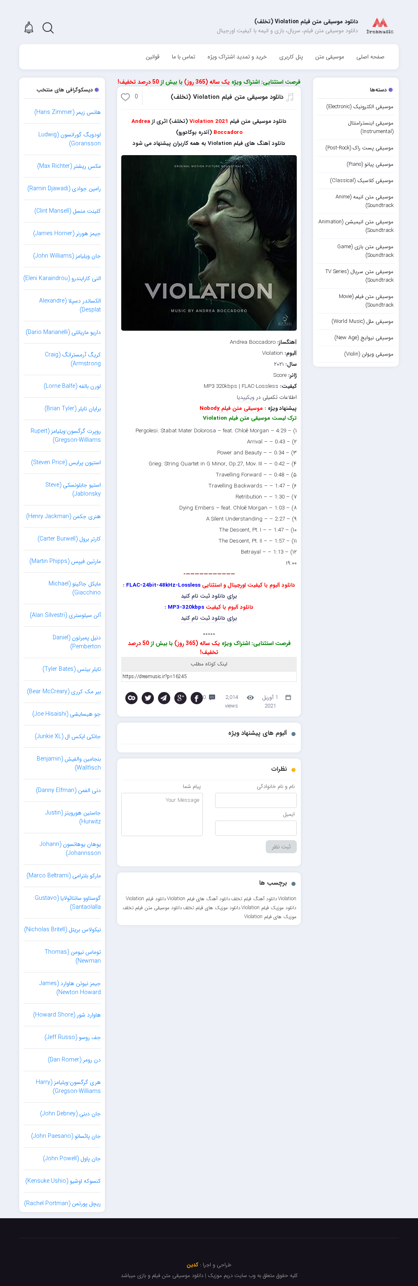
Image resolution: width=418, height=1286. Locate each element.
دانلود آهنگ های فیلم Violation (198, 899)
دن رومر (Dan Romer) (74, 1059)
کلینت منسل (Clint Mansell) (67, 211)
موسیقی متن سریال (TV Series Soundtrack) (359, 276)
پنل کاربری (291, 56)
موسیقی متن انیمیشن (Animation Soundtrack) (356, 226)
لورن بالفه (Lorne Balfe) (72, 386)
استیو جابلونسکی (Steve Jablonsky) (73, 489)
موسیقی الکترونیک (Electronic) (360, 106)
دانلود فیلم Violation (146, 899)
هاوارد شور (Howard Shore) (67, 1014)
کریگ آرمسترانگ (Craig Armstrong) (73, 359)
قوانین (153, 56)
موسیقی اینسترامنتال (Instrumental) (371, 127)
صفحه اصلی (370, 56)
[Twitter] (148, 698)
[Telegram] (164, 698)
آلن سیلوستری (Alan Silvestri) (65, 615)
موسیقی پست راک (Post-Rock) (359, 148)
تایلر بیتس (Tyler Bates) (71, 669)
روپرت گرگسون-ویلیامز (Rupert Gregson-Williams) (66, 436)
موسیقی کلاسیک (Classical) (362, 180)
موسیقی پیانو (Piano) (370, 164)
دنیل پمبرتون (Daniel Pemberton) (77, 642)
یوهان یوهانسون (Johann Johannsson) (70, 849)
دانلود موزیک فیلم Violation (268, 908)
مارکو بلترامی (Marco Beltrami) (64, 875)
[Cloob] (131, 698)
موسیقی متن (329, 56)
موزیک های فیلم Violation (270, 917)
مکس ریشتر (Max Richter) (69, 166)
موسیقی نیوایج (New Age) (364, 338)
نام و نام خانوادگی (276, 786)
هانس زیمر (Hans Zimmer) (67, 112)
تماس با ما (183, 56)
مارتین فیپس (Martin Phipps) (65, 561)
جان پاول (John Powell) (72, 1158)
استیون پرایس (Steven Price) (66, 462)
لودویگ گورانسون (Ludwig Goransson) (69, 139)
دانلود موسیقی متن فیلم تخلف (152, 908)
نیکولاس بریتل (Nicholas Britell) (62, 929)
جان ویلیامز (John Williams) (67, 255)
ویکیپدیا (245, 397)
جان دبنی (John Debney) (70, 1113)
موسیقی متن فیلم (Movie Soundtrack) (366, 300)
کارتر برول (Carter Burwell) (69, 538)
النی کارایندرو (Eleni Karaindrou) (62, 278)
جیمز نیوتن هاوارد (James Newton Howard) (70, 988)
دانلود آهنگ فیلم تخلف (254, 899)
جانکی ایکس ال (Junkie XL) (68, 736)
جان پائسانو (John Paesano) (66, 1136)
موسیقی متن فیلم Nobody (231, 408)
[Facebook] (197, 698)
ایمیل (289, 814)
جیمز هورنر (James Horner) (67, 233)
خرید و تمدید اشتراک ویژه (237, 56)
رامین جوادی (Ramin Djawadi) (64, 188)
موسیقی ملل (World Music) (362, 321)
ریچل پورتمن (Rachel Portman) (62, 1203)
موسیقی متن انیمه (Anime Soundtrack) (365, 201)
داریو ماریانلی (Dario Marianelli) (63, 332)
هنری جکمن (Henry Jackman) (63, 516)
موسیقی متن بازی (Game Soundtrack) (365, 251)
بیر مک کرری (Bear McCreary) (64, 691)
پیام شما (192, 786)
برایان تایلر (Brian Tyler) (72, 408)
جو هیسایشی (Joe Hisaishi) (66, 714)
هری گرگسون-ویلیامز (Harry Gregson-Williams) (68, 1087)
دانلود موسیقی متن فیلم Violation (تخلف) (227, 97)
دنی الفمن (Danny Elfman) (68, 790)
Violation (287, 899)
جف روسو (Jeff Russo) (72, 1037)
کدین (192, 1265)
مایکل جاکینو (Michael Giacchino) (75, 588)
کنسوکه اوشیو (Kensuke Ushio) (63, 1181)
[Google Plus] (180, 698)
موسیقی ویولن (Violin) (369, 354)
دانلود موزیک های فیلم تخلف (211, 908)
